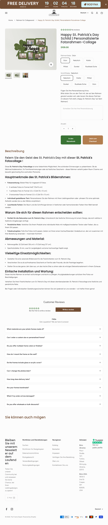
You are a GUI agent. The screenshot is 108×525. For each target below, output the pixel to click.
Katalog (55, 445)
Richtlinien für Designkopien (33, 449)
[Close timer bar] (106, 4)
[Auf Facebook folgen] (6, 509)
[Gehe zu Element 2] (17, 76)
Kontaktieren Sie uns (60, 465)
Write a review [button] (68, 310)
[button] (66, 30)
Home (10, 20)
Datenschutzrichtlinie (30, 453)
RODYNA (92, 4)
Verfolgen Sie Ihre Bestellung (63, 457)
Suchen (25, 445)
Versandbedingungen (30, 461)
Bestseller (56, 449)
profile (100, 448)
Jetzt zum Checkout (93, 140)
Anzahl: (63, 124)
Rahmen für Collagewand (25, 20)
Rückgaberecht (28, 457)
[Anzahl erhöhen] (73, 128)
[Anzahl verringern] (64, 128)
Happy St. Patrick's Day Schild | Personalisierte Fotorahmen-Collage (62, 20)
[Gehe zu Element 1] (8, 76)
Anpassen (56, 453)
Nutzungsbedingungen (31, 465)
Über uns (55, 461)
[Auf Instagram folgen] (11, 509)
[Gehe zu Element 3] (25, 76)
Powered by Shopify (29, 517)
